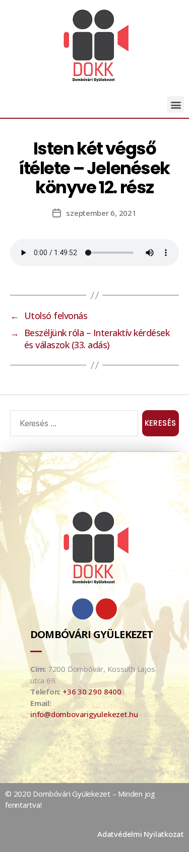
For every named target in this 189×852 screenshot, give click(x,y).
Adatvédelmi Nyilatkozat (140, 834)
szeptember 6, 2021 (101, 213)
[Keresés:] (72, 425)
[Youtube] (106, 608)
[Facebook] (82, 608)
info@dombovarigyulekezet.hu (84, 714)
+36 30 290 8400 (91, 691)
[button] (175, 104)
